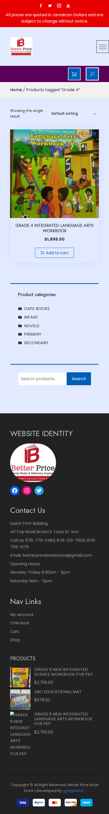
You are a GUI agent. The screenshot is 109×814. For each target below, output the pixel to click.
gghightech (73, 790)
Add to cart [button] (57, 253)
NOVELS (31, 326)
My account (22, 614)
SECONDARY (36, 343)
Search (79, 379)
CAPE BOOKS (37, 309)
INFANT (31, 317)
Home (16, 90)
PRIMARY (32, 334)
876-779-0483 (40, 540)
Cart (14, 631)
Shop (15, 640)
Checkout (20, 623)
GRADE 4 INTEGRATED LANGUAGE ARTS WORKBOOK (54, 228)
